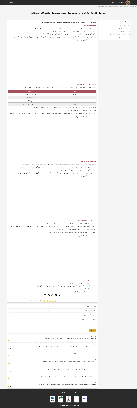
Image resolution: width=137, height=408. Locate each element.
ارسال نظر (92, 330)
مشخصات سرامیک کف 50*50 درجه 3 (122, 28)
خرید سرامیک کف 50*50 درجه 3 (123, 31)
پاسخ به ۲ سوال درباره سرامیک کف (123, 38)
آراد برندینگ (114, 2)
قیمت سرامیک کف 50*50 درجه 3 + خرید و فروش (120, 35)
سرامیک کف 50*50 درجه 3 (124, 25)
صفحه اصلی (120, 2)
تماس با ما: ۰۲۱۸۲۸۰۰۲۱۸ (72, 392)
